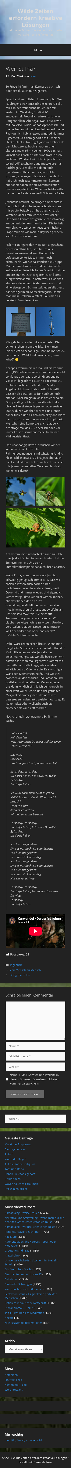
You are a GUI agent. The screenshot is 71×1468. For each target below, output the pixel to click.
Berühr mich (13, 1179)
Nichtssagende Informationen (24, 1323)
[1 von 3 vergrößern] (30, 482)
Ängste (9, 1318)
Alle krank (11, 1236)
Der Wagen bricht (16, 1189)
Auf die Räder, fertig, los (20, 1164)
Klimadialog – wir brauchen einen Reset (30, 1227)
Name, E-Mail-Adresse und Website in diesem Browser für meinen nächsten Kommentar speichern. (34, 1079)
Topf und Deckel (15, 1169)
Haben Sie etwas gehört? (20, 1174)
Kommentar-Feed (16, 1384)
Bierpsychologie (15, 1149)
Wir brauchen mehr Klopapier (24, 1289)
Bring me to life (20, 975)
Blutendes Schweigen (18, 1284)
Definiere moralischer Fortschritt (25, 1303)
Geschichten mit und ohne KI (23, 1274)
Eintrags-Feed (13, 1380)
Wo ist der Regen (15, 1159)
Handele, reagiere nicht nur (22, 1232)
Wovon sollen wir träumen (21, 1184)
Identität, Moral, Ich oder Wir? (23, 1440)
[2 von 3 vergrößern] (60, 482)
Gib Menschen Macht (18, 1269)
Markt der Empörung (18, 1144)
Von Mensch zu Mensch (25, 970)
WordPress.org (14, 1389)
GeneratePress (43, 1462)
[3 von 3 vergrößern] (60, 512)
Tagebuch (16, 965)
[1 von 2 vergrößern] (30, 312)
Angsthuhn (12, 1255)
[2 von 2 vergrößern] (60, 312)
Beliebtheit (12, 1279)
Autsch (9, 1154)
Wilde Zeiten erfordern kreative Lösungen (35, 18)
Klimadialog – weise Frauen (22, 1213)
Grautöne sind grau (17, 1250)
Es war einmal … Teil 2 (19, 1308)
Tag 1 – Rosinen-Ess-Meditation (24, 1313)
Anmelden (11, 1375)
